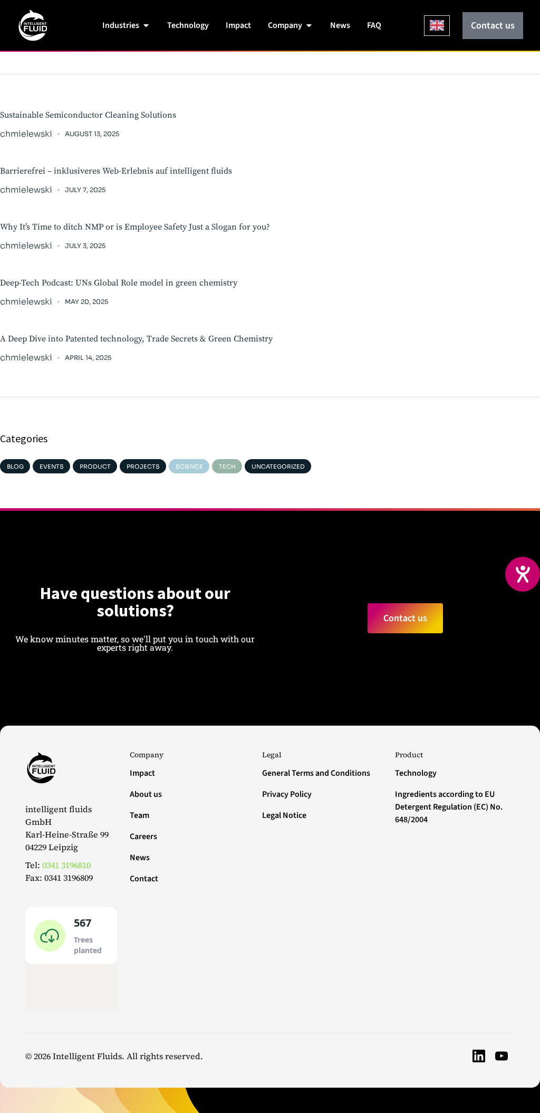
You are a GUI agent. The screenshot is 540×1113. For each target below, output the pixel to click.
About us (146, 794)
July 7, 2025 (85, 190)
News (140, 857)
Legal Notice (284, 815)
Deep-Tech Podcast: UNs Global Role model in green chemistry (118, 283)
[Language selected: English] (437, 25)
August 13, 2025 (92, 134)
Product (95, 466)
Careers (143, 836)
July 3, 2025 (85, 246)
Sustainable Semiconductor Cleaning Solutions (88, 115)
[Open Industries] (146, 25)
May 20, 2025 (86, 302)
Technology (416, 773)
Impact (142, 773)
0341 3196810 (66, 865)
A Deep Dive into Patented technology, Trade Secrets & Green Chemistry (136, 339)
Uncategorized (278, 466)
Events (52, 466)
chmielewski (26, 134)
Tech (227, 466)
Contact (144, 878)
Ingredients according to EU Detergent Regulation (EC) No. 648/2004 (449, 806)
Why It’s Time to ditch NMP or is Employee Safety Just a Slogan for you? (135, 227)
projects (143, 466)
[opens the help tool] (522, 574)
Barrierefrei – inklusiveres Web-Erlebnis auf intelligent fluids (116, 171)
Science (189, 466)
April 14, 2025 (88, 358)
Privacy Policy (287, 794)
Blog (15, 466)
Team (139, 815)
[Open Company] (309, 25)
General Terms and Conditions (316, 773)
